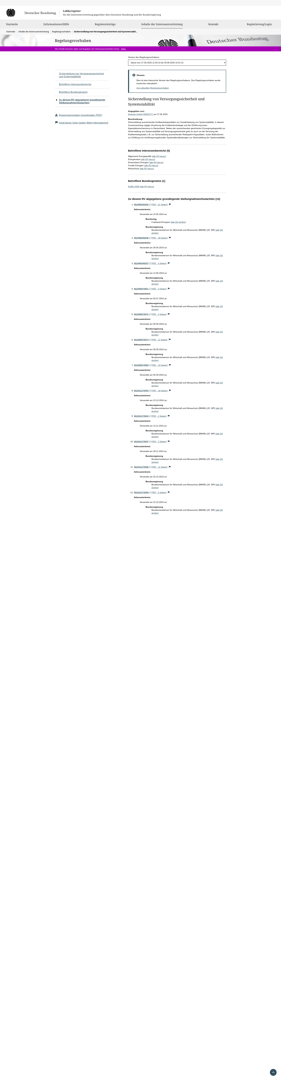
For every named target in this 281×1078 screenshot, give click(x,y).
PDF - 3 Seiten (159, 289)
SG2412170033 (141, 390)
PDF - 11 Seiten (159, 340)
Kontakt (213, 24)
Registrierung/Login (259, 24)
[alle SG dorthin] (178, 222)
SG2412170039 (141, 492)
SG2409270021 (141, 289)
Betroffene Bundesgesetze (73, 92)
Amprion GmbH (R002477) (140, 114)
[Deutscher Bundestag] (32, 13)
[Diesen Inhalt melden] (169, 204)
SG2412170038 (141, 467)
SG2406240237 (141, 263)
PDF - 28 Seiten (159, 238)
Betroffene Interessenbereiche (75, 84)
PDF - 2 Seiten (159, 416)
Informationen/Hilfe (56, 24)
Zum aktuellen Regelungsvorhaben (152, 88)
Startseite (12, 24)
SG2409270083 (141, 365)
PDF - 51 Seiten (159, 204)
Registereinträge (105, 24)
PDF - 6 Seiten (159, 492)
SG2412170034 (141, 416)
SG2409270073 (141, 340)
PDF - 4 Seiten (159, 263)
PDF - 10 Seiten (159, 365)
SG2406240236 (141, 238)
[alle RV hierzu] (159, 156)
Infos (123, 49)
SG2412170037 (141, 441)
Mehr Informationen (97, 123)
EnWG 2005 (133, 186)
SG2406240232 (141, 204)
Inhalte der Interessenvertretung (162, 24)
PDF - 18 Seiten (159, 390)
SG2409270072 (141, 314)
